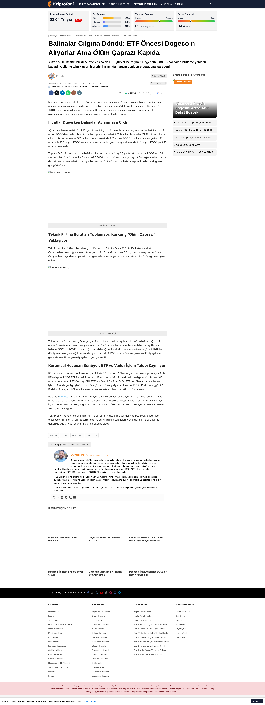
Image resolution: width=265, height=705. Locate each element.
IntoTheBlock (181, 633)
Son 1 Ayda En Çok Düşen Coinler (149, 654)
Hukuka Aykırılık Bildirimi (59, 663)
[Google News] (158, 93)
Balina (54, 435)
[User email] (74, 497)
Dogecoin (65, 396)
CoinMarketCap (183, 612)
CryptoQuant (181, 629)
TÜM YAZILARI (158, 76)
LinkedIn (248, 126)
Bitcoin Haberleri (240, 34)
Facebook (248, 80)
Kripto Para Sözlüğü (142, 620)
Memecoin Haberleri (242, 61)
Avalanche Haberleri (100, 642)
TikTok (248, 111)
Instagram (249, 95)
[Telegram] (66, 497)
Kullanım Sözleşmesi (57, 646)
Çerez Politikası (55, 654)
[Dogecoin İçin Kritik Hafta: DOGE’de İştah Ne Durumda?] (148, 557)
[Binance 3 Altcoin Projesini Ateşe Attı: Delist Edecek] (195, 81)
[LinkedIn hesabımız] (115, 592)
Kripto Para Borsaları (143, 616)
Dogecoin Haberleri (158, 83)
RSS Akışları (53, 637)
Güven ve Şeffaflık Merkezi (60, 624)
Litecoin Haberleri (99, 646)
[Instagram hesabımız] (97, 592)
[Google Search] (130, 93)
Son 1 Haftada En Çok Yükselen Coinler (151, 642)
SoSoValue (181, 624)
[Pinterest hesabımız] (110, 592)
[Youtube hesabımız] (101, 592)
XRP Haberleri (239, 56)
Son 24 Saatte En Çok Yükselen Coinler (151, 633)
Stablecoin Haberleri (242, 67)
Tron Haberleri (98, 667)
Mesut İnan (61, 76)
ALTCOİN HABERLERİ (145, 4)
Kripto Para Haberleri (242, 28)
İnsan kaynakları (55, 629)
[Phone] (70, 497)
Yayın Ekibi (53, 620)
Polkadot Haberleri (100, 659)
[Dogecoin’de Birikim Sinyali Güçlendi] (67, 523)
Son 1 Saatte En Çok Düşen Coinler (149, 629)
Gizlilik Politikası (55, 650)
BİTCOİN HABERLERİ (119, 4)
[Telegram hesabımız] (119, 592)
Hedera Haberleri (99, 654)
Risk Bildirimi (53, 642)
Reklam (51, 671)
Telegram (249, 134)
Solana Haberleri (240, 50)
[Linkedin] (58, 497)
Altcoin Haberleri (240, 39)
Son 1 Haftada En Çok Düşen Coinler (150, 646)
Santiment (180, 637)
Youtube (249, 103)
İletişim (51, 676)
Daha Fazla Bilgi (89, 701)
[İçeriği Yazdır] (79, 92)
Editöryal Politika (55, 659)
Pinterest (249, 119)
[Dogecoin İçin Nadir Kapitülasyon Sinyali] (67, 557)
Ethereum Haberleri (242, 45)
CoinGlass (180, 620)
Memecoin (92, 435)
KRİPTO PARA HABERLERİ (92, 4)
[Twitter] (53, 497)
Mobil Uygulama (55, 633)
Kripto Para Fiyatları (142, 612)
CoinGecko (181, 616)
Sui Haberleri (97, 663)
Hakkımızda (53, 612)
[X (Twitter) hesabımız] (248, 88)
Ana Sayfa (240, 15)
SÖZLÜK (179, 4)
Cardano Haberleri (100, 637)
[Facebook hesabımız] (88, 592)
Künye (51, 616)
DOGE (65, 435)
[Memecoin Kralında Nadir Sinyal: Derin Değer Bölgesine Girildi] (148, 523)
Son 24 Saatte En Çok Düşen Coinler (150, 637)
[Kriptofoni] (61, 6)
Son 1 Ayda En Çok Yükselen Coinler (150, 650)
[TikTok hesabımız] (106, 592)
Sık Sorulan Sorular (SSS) (59, 667)
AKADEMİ (165, 4)
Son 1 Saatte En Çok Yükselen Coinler (150, 624)
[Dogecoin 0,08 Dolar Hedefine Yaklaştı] (107, 523)
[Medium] (62, 497)
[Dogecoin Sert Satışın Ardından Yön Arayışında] (107, 557)
